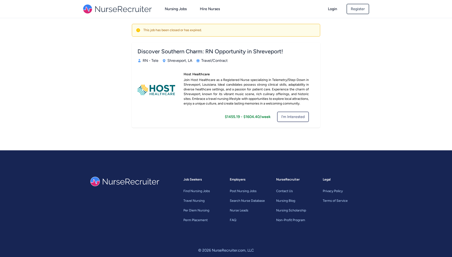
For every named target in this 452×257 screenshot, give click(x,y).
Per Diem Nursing (196, 210)
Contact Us (284, 191)
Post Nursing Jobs (243, 191)
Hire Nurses (210, 9)
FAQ (233, 220)
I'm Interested (293, 116)
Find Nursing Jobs (196, 191)
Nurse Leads (239, 210)
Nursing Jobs (176, 9)
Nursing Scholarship (291, 210)
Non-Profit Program (290, 220)
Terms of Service (335, 201)
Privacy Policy (333, 191)
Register (358, 9)
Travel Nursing (194, 201)
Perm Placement (195, 220)
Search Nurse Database (247, 201)
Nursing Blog (285, 201)
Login (332, 9)
